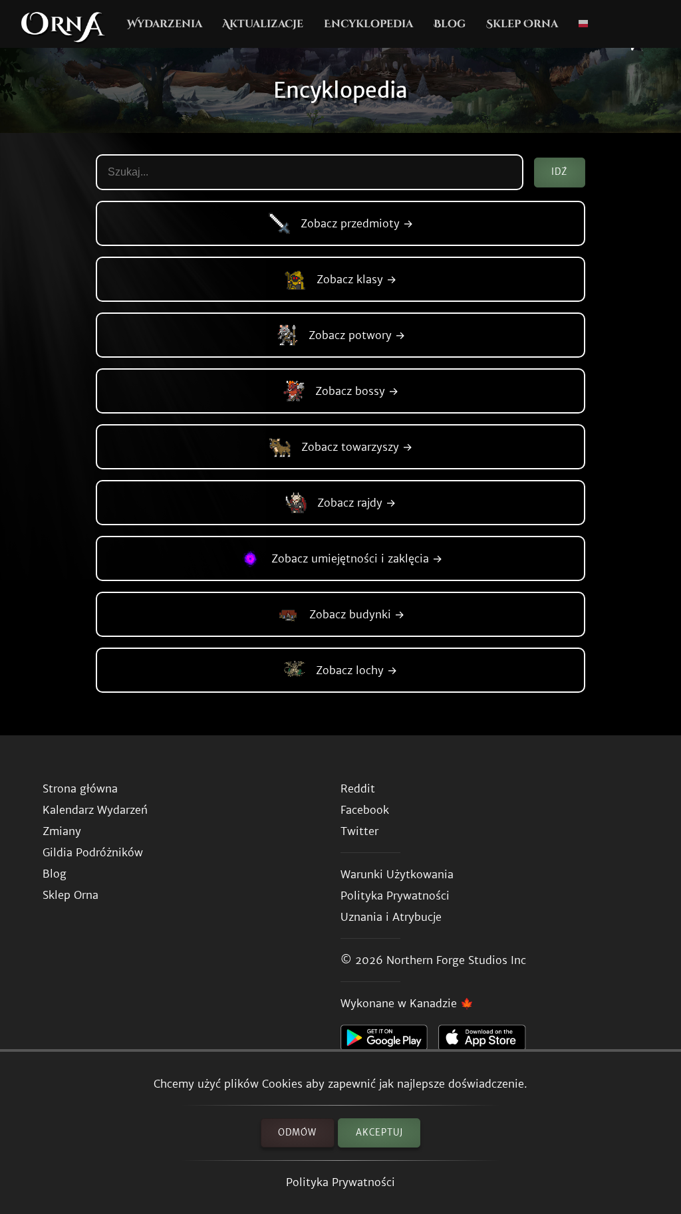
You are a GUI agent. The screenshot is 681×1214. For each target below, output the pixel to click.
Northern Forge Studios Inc (456, 960)
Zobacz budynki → (356, 614)
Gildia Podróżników (93, 852)
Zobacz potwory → (357, 335)
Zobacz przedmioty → (357, 223)
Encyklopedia (368, 24)
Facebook (364, 809)
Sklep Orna (522, 24)
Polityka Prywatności (340, 1182)
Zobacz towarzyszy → (356, 446)
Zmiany (62, 831)
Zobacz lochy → (356, 670)
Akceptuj (379, 1132)
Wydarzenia (164, 24)
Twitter (359, 831)
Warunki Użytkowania (397, 874)
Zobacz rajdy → (356, 502)
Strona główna (80, 788)
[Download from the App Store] (487, 1041)
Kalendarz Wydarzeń (95, 809)
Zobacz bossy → (356, 391)
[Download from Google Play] (389, 1041)
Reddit (357, 788)
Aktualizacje (262, 24)
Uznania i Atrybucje (391, 916)
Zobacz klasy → (356, 279)
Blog (450, 24)
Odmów (297, 1132)
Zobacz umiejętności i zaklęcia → (356, 558)
